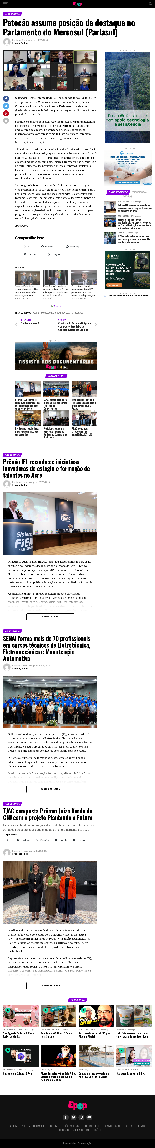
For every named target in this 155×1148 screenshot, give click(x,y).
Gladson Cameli (64, 313)
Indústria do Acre (71, 1126)
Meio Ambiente (40, 1126)
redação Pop (21, 43)
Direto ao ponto (91, 1126)
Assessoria (48, 313)
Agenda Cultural (81, 1129)
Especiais (54, 1126)
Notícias (14, 1126)
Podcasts (140, 1126)
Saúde (118, 1126)
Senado (79, 313)
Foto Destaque (63, 1129)
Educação (107, 1126)
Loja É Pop (97, 1129)
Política (26, 1126)
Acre (36, 313)
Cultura (128, 1126)
